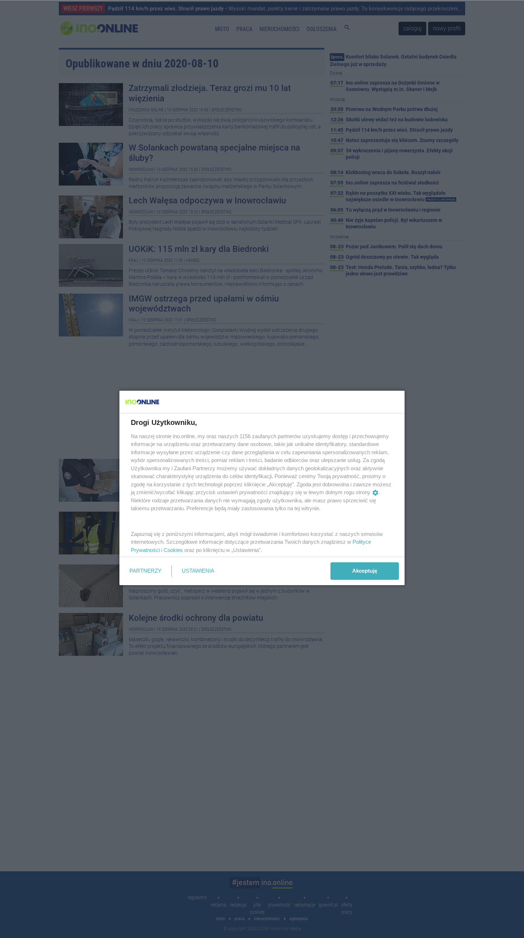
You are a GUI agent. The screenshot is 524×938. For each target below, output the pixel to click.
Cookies (173, 550)
